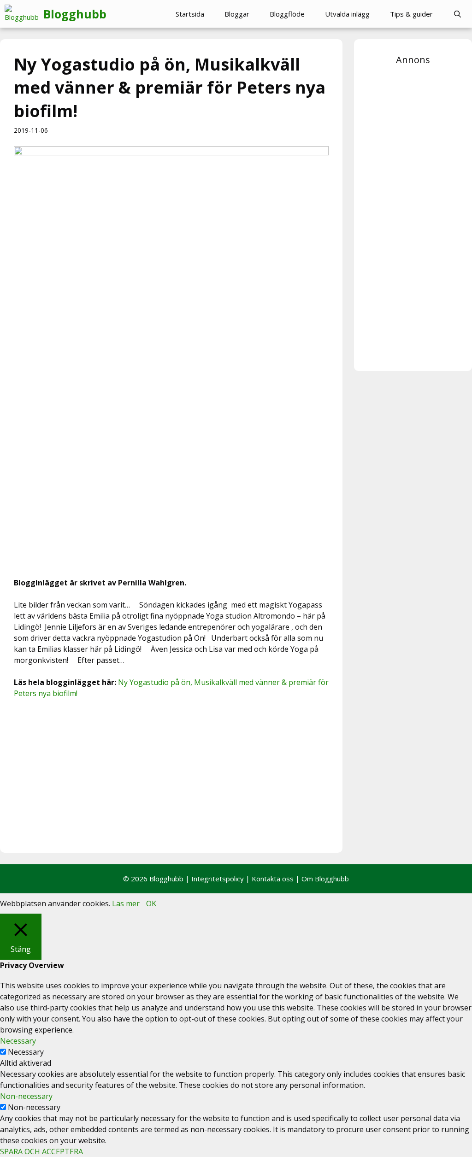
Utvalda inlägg (347, 13)
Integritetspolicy (217, 878)
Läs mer (126, 903)
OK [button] (151, 903)
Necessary (26, 1052)
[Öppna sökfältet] (457, 14)
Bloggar (236, 13)
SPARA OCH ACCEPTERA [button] (41, 1151)
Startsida (190, 13)
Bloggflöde (287, 13)
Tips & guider (411, 13)
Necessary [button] (18, 1041)
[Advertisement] (171, 774)
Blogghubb (74, 14)
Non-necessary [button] (26, 1096)
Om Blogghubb (325, 878)
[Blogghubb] (24, 14)
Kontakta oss (273, 878)
